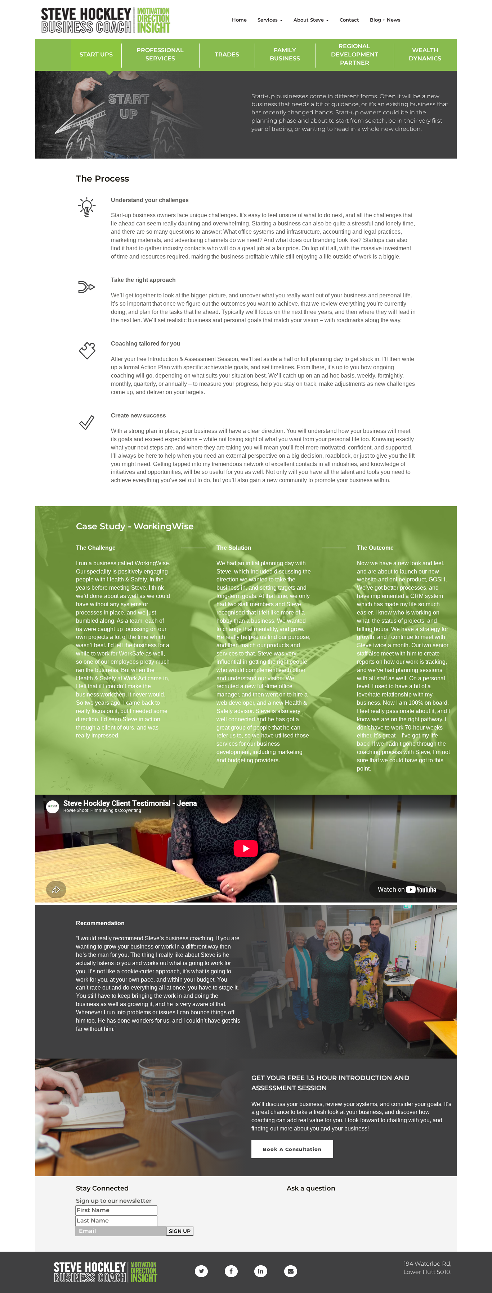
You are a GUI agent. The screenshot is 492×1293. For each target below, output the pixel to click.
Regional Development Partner (354, 54)
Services (268, 20)
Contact (349, 20)
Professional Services (160, 54)
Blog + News (385, 20)
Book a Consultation (292, 1149)
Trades (227, 54)
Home (239, 20)
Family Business (285, 54)
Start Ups (96, 54)
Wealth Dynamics (425, 54)
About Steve (309, 20)
